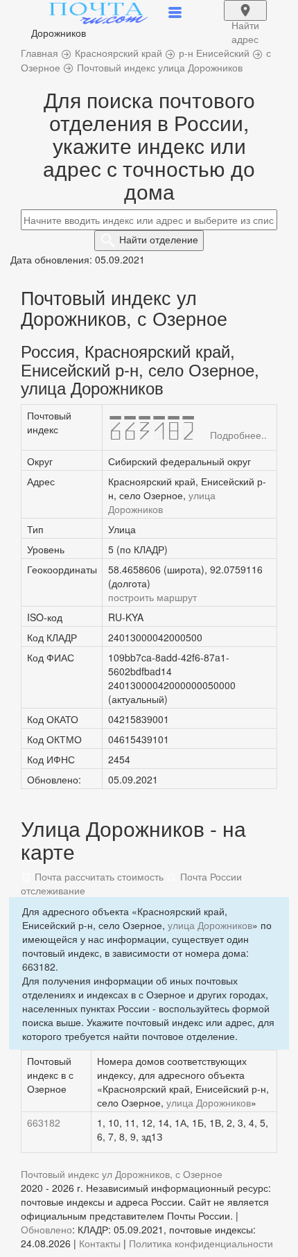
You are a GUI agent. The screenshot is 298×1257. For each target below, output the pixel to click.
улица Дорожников (162, 502)
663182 (43, 1122)
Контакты (100, 1243)
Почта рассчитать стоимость (98, 876)
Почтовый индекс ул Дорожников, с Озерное (121, 1174)
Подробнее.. (238, 435)
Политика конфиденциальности (201, 1243)
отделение (158, 239)
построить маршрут (152, 597)
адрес (245, 19)
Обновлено (46, 1229)
